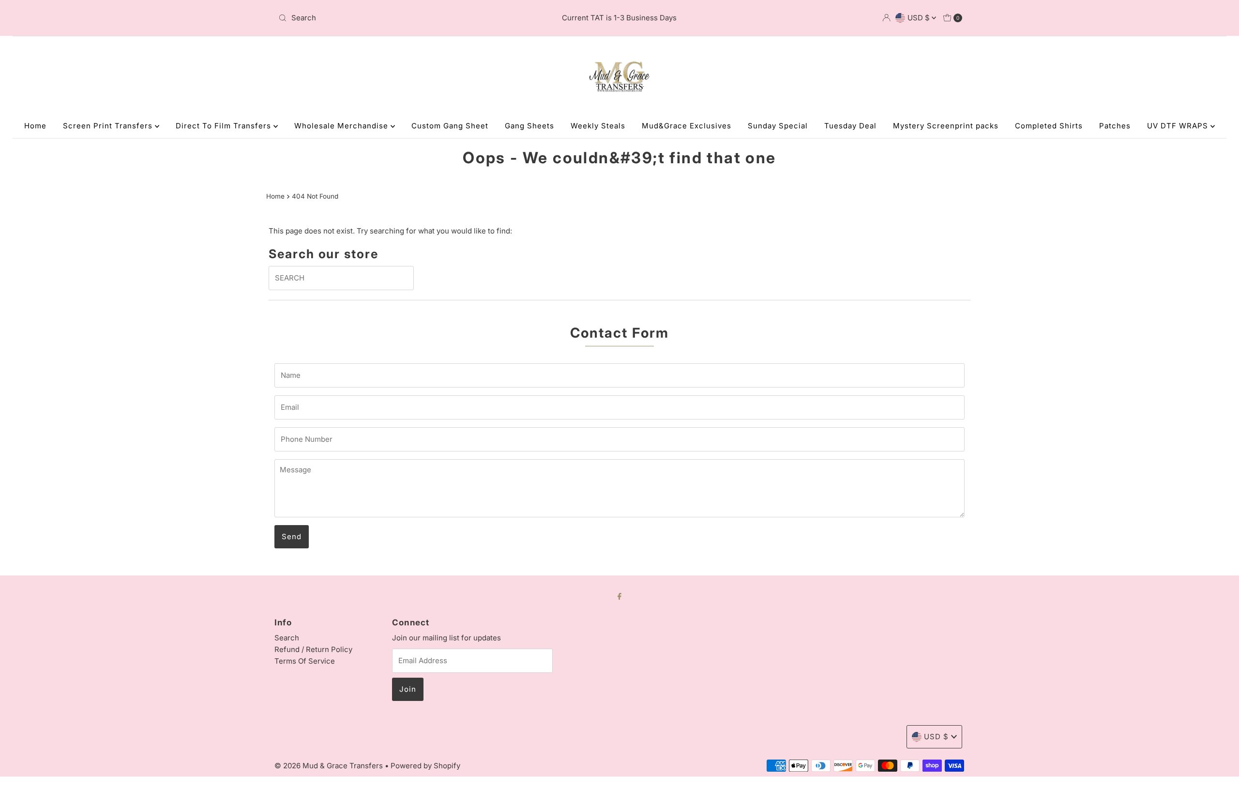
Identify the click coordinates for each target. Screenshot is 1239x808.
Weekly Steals (598, 125)
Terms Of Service (304, 661)
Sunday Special (778, 125)
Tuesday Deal (850, 125)
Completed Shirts (1049, 125)
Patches (1115, 125)
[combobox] (386, 18)
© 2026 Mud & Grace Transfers (329, 765)
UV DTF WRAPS (1178, 125)
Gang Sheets (529, 125)
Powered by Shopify (425, 765)
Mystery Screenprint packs (945, 125)
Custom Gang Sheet (449, 125)
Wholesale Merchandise (342, 125)
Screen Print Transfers (109, 125)
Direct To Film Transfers (224, 125)
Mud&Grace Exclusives (686, 125)
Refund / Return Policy (313, 649)
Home (35, 125)
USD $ (919, 17)
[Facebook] (619, 596)
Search (286, 637)
